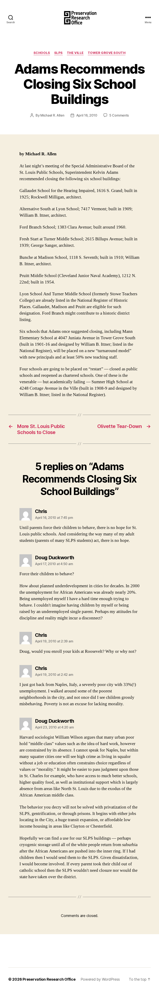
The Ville (75, 53)
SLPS (58, 53)
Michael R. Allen (52, 115)
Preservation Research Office (49, 979)
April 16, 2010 (86, 115)
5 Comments (119, 115)
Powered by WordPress (100, 979)
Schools (42, 53)
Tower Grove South (106, 53)
